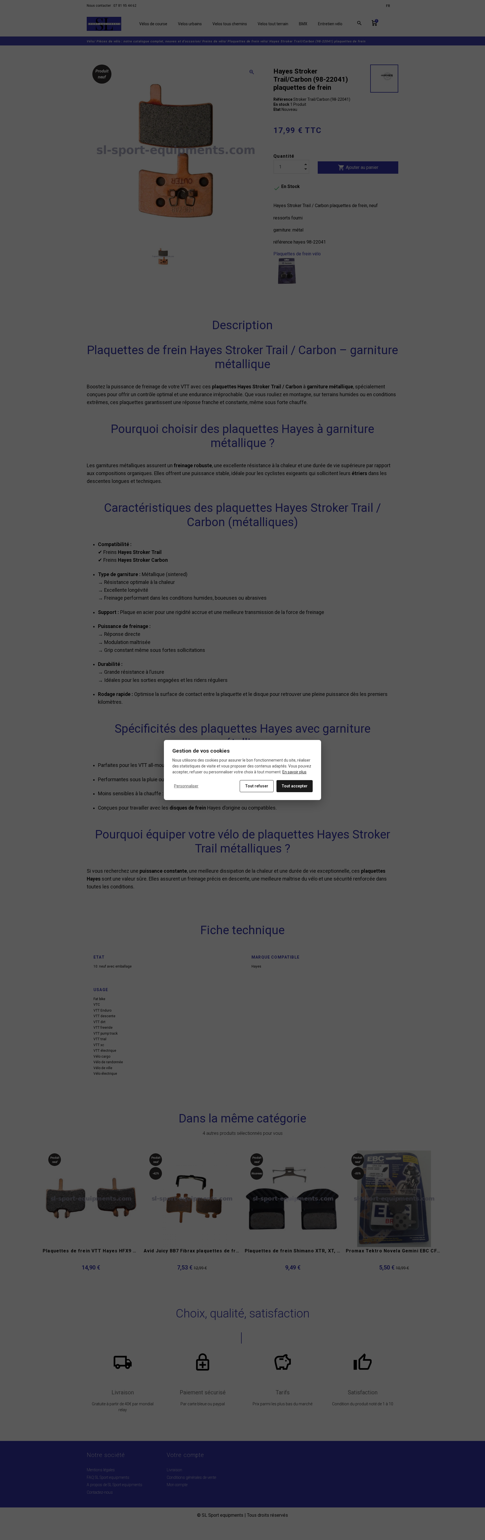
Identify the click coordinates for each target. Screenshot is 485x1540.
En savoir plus (294, 772)
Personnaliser (186, 786)
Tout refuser (256, 786)
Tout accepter (295, 786)
